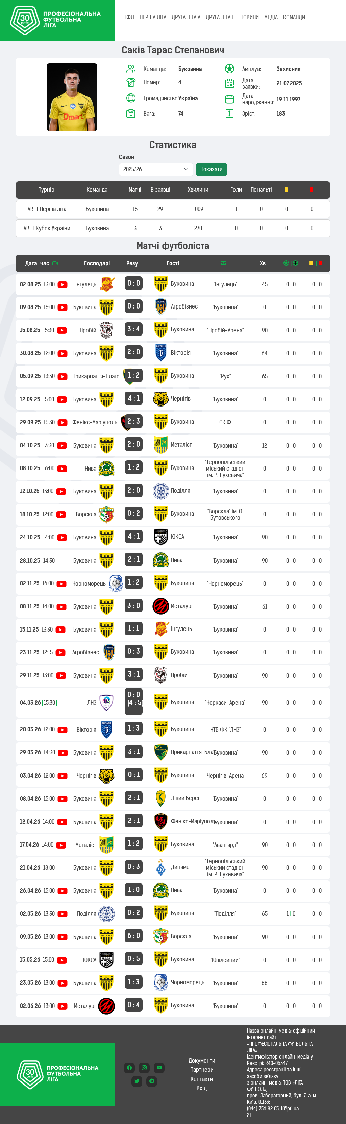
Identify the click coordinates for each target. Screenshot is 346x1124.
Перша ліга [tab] (153, 17)
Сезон (126, 157)
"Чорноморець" (225, 583)
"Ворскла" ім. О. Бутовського (225, 514)
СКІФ (225, 422)
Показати (211, 169)
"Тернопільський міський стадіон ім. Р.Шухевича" (225, 468)
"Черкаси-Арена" (225, 702)
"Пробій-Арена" (225, 330)
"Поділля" (225, 913)
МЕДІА (271, 17)
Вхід (202, 1088)
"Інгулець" (225, 284)
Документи (202, 1060)
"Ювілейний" (225, 960)
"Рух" (225, 376)
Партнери (202, 1069)
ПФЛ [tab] (128, 17)
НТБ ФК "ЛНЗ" (225, 729)
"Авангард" (225, 844)
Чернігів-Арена (225, 775)
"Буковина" (225, 307)
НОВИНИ (249, 17)
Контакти (202, 1079)
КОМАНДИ (294, 17)
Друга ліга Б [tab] (220, 17)
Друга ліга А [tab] (186, 17)
